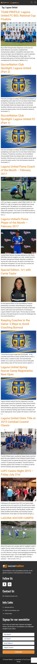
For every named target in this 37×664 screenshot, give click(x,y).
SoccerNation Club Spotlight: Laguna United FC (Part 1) (18, 119)
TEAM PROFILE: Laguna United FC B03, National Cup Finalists (18, 15)
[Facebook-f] (4, 584)
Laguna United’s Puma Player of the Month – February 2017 (14, 222)
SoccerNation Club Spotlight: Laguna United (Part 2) (16, 68)
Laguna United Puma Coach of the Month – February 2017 (18, 170)
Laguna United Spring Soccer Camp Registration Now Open (17, 371)
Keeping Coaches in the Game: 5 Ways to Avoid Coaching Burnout (15, 324)
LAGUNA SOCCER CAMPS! (17, 518)
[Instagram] (9, 584)
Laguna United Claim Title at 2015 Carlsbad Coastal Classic (18, 422)
